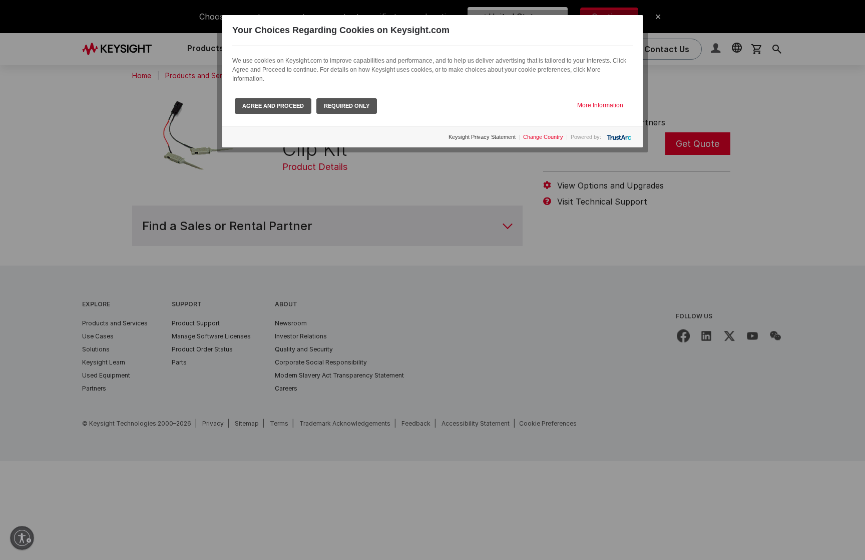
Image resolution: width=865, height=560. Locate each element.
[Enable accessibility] (22, 538)
